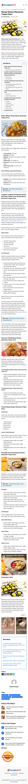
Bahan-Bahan (8, 77)
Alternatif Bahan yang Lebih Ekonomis (14, 69)
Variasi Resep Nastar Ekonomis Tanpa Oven (13, 91)
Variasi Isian (8, 94)
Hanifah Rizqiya (6, 16)
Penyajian (8, 101)
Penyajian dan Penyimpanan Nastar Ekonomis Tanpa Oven (12, 98)
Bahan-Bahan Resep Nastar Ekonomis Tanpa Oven (13, 67)
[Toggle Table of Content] (23, 64)
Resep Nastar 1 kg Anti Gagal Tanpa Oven (12, 220)
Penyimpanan (8, 103)
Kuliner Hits (3, 9)
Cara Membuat (9, 78)
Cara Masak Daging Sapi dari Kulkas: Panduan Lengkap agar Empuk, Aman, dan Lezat (14, 645)
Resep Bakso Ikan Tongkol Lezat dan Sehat (14, 660)
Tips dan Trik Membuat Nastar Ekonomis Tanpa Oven (14, 81)
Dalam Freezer (9, 108)
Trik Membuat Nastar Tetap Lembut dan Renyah (14, 88)
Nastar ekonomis (6, 697)
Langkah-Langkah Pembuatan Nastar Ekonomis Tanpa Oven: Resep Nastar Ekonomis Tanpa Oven (13, 73)
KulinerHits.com (13, 780)
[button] (24, 5)
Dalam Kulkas (8, 106)
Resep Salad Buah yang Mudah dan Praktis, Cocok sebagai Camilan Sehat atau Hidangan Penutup (14, 651)
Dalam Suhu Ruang (9, 104)
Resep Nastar (6, 698)
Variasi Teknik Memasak (11, 95)
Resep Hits (9, 9)
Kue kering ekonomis (15, 695)
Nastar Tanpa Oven (17, 697)
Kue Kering (5, 695)
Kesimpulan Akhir (8, 110)
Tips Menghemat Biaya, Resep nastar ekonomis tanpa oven (13, 85)
